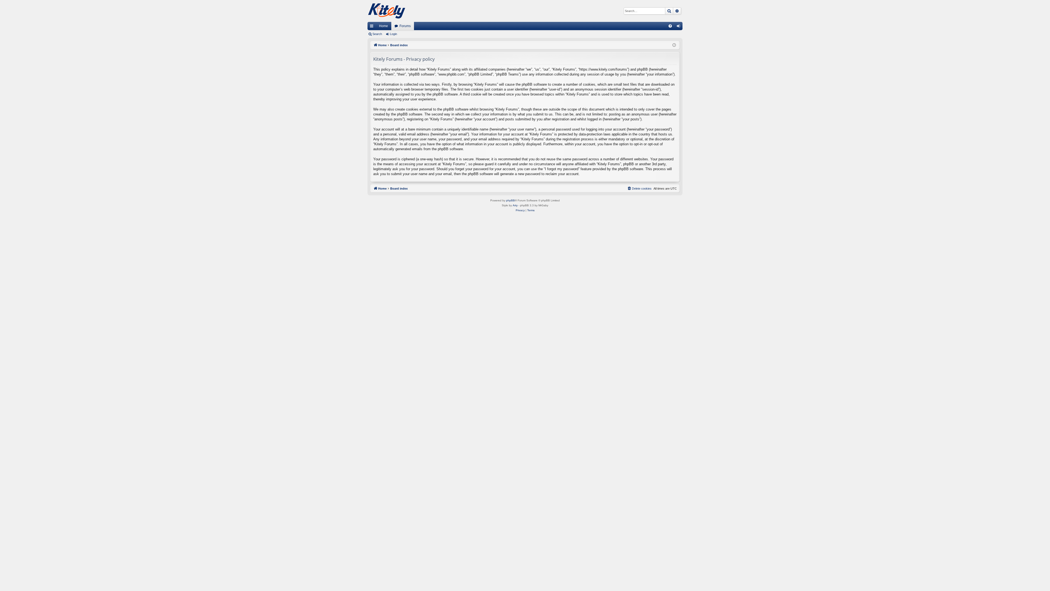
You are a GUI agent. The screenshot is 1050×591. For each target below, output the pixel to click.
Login (393, 34)
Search (377, 34)
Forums (405, 26)
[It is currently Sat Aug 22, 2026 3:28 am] (674, 45)
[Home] (387, 11)
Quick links (373, 27)
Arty (515, 205)
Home (383, 26)
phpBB (510, 200)
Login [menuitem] (679, 27)
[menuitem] (670, 26)
